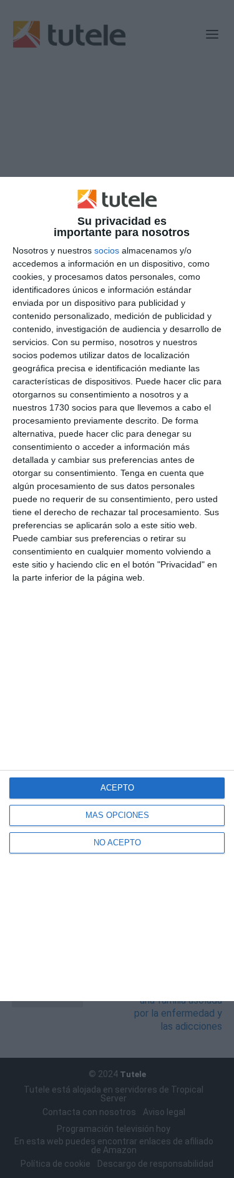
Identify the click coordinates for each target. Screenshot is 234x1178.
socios (106, 250)
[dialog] (117, 589)
